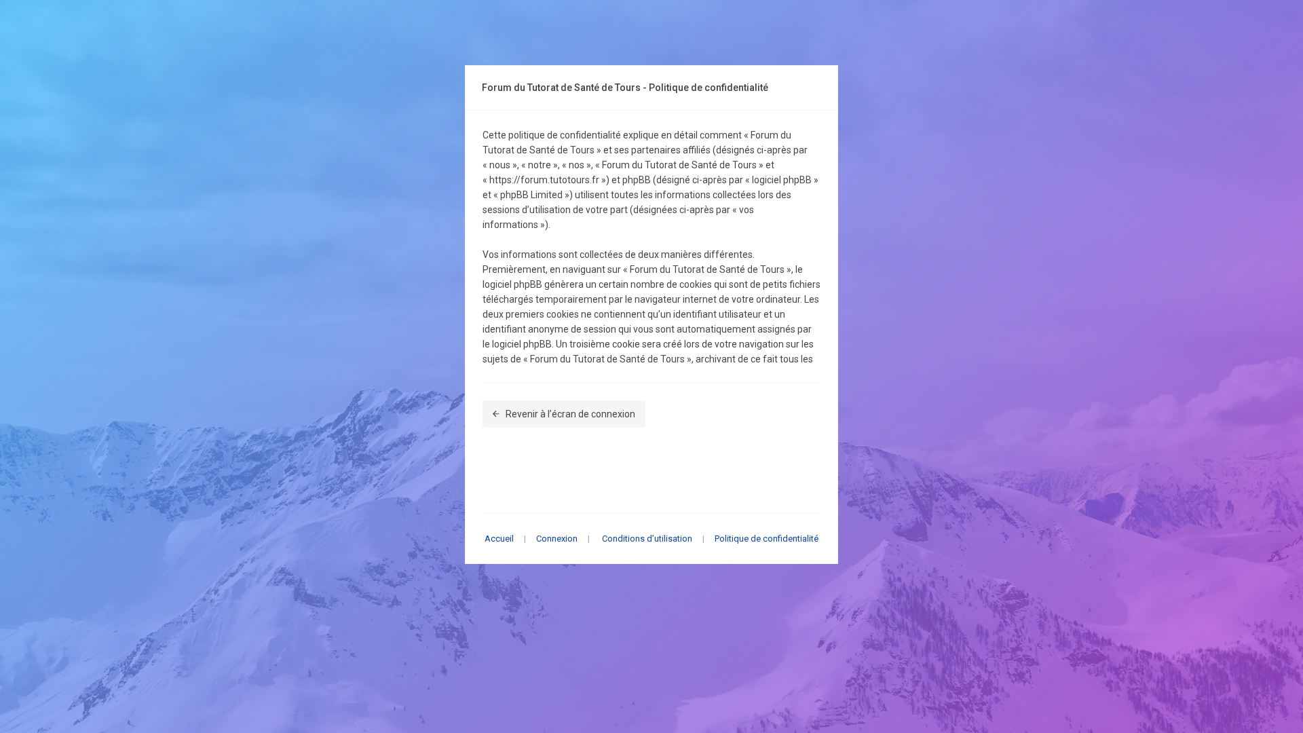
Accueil (499, 538)
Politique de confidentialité (766, 538)
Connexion (557, 538)
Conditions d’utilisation (647, 538)
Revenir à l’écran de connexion (570, 414)
